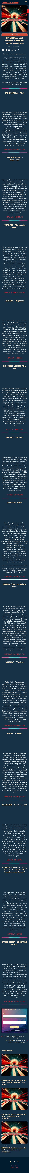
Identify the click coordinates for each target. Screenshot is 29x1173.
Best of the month (14, 46)
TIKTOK (15, 293)
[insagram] (18, 1161)
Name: (4, 1013)
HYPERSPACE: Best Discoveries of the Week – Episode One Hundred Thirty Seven (13, 1082)
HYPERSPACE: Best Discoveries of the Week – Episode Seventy (14, 1037)
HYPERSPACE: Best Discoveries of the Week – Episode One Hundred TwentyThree (13, 1150)
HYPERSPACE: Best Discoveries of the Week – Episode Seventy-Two (15, 1041)
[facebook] (10, 1161)
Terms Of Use (14, 1166)
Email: (4, 1019)
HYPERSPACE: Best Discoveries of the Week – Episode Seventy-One (14, 41)
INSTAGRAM (8, 293)
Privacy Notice (14, 1167)
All (9, 46)
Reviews (6, 1078)
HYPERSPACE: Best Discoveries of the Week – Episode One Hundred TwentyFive (13, 1116)
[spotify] (14, 1161)
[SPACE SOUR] (10, 3)
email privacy (17, 1030)
